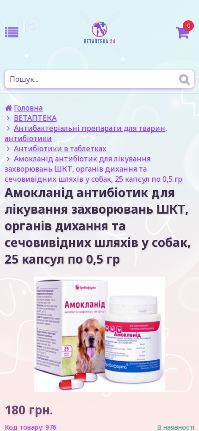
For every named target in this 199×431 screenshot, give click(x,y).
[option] (99, 334)
